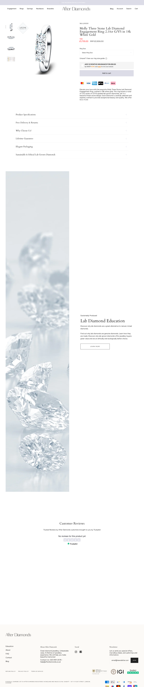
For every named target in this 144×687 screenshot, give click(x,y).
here (99, 66)
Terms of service (37, 671)
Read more (84, 99)
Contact (9, 658)
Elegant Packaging (24, 146)
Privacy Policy (23, 671)
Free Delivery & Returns (27, 122)
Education (9, 646)
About (8, 650)
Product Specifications (26, 114)
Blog (7, 661)
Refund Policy (11, 671)
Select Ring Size (87, 52)
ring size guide (99, 58)
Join (134, 660)
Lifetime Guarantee (24, 138)
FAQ (7, 654)
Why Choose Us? (24, 130)
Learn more (95, 346)
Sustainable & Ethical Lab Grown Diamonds (35, 154)
